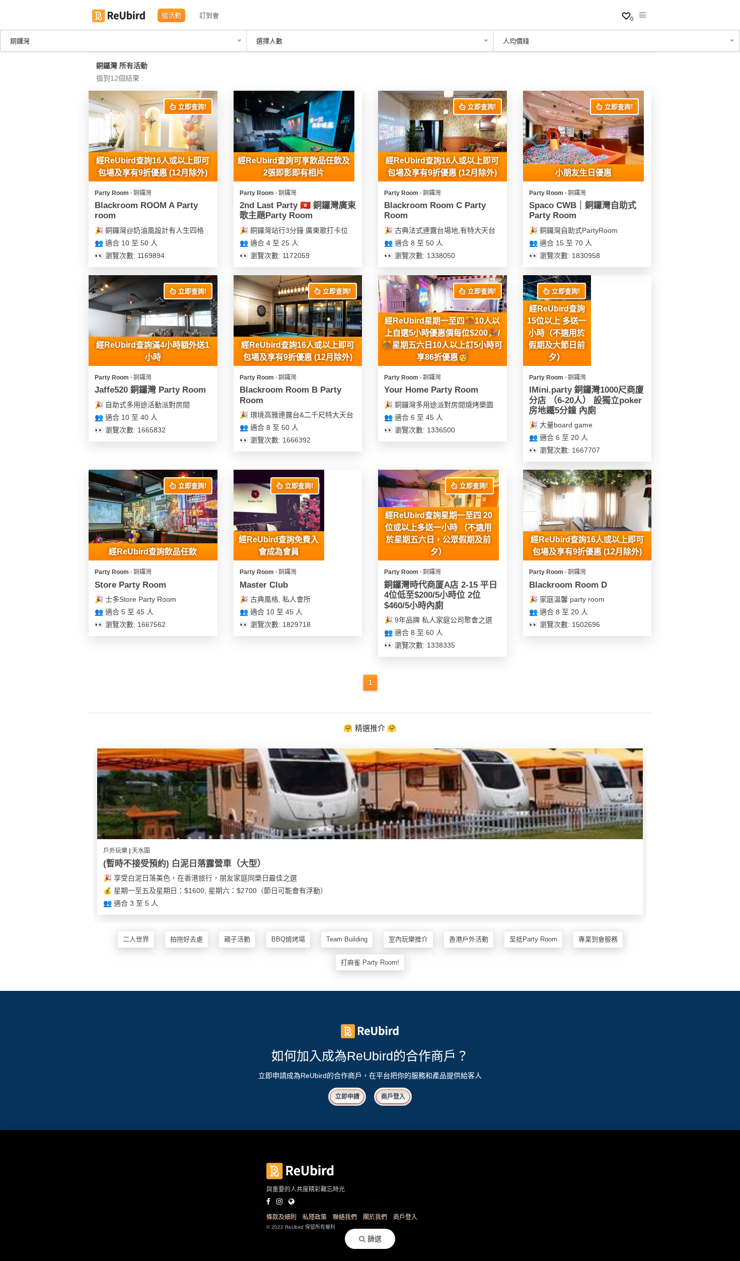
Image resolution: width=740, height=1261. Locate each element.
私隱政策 (315, 1217)
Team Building (346, 939)
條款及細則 (281, 1217)
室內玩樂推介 (408, 939)
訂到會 (209, 15)
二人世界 (136, 939)
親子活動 (237, 939)
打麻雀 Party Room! (370, 962)
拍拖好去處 (186, 939)
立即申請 (347, 1096)
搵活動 (171, 15)
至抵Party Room (533, 939)
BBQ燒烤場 (288, 939)
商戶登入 (393, 1096)
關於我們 (375, 1217)
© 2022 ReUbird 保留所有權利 (300, 1227)
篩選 (373, 1239)
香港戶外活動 (468, 939)
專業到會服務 (598, 939)
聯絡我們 (345, 1217)
